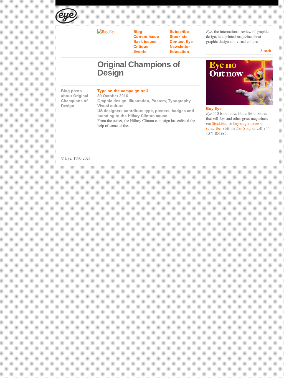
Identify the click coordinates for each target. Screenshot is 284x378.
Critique (140, 46)
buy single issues (246, 123)
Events (139, 51)
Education (179, 51)
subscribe (213, 128)
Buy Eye (214, 108)
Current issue (146, 36)
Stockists (178, 36)
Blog (137, 31)
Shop (243, 128)
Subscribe (179, 31)
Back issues (144, 41)
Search (265, 50)
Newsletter (180, 46)
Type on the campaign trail (122, 91)
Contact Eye (181, 41)
